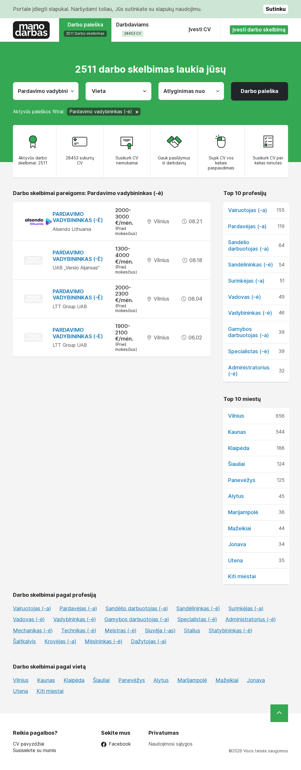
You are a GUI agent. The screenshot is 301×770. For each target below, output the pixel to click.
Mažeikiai (239, 528)
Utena (235, 560)
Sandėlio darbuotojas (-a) (248, 245)
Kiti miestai (242, 576)
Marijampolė (243, 512)
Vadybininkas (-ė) (250, 313)
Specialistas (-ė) (248, 351)
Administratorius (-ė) (250, 619)
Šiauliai (236, 464)
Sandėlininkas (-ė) (250, 264)
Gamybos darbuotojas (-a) (248, 332)
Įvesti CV (200, 29)
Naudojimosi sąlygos (170, 744)
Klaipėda (238, 448)
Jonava (237, 544)
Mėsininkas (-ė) (103, 641)
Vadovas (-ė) (244, 297)
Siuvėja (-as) (160, 630)
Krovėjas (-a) (60, 641)
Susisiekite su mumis (34, 750)
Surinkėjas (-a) (246, 281)
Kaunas (237, 432)
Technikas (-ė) (78, 630)
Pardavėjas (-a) (247, 226)
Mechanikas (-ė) (33, 630)
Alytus (236, 496)
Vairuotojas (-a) (247, 210)
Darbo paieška (259, 91)
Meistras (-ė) (120, 630)
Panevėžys (241, 480)
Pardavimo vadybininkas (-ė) (78, 217)
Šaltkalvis (24, 641)
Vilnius (236, 416)
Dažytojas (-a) (148, 641)
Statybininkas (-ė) (230, 630)
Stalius (192, 630)
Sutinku (276, 9)
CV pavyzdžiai (28, 744)
